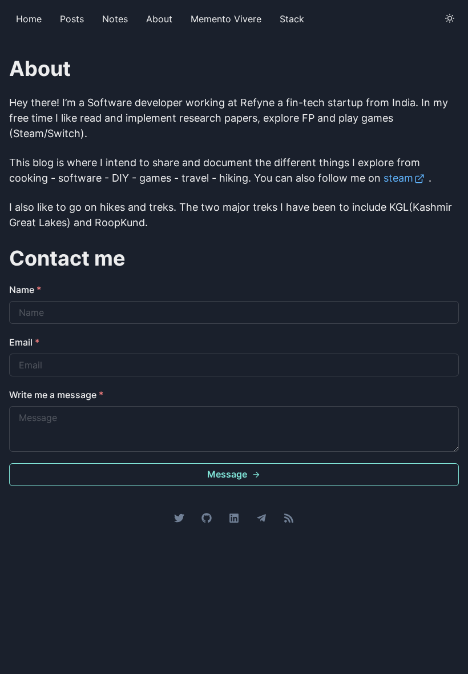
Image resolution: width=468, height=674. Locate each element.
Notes (115, 19)
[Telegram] (261, 517)
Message (227, 474)
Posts (72, 19)
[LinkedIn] (234, 517)
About (159, 19)
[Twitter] (179, 517)
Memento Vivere (226, 19)
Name (25, 289)
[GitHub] (206, 517)
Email (24, 342)
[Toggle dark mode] (449, 18)
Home (29, 19)
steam (398, 178)
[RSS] (288, 517)
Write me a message (56, 394)
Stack (292, 19)
